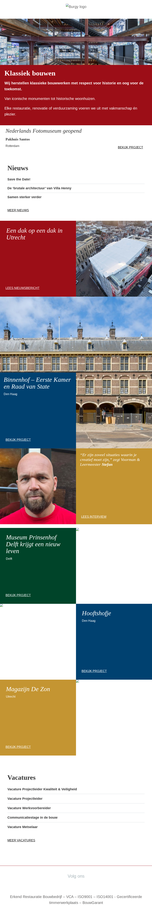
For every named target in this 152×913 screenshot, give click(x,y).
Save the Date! (18, 179)
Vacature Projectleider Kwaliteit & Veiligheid (42, 789)
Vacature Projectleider (24, 798)
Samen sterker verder (24, 197)
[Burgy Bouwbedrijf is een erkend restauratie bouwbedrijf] (76, 7)
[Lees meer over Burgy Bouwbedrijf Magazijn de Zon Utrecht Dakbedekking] (114, 294)
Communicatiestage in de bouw (32, 817)
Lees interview (93, 516)
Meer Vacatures (21, 840)
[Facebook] (62, 883)
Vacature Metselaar (22, 827)
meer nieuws (18, 210)
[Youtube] (85, 883)
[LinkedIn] (73, 883)
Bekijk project (130, 147)
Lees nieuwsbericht (22, 288)
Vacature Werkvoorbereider (29, 808)
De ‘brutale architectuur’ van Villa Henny (39, 188)
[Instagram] (94, 883)
